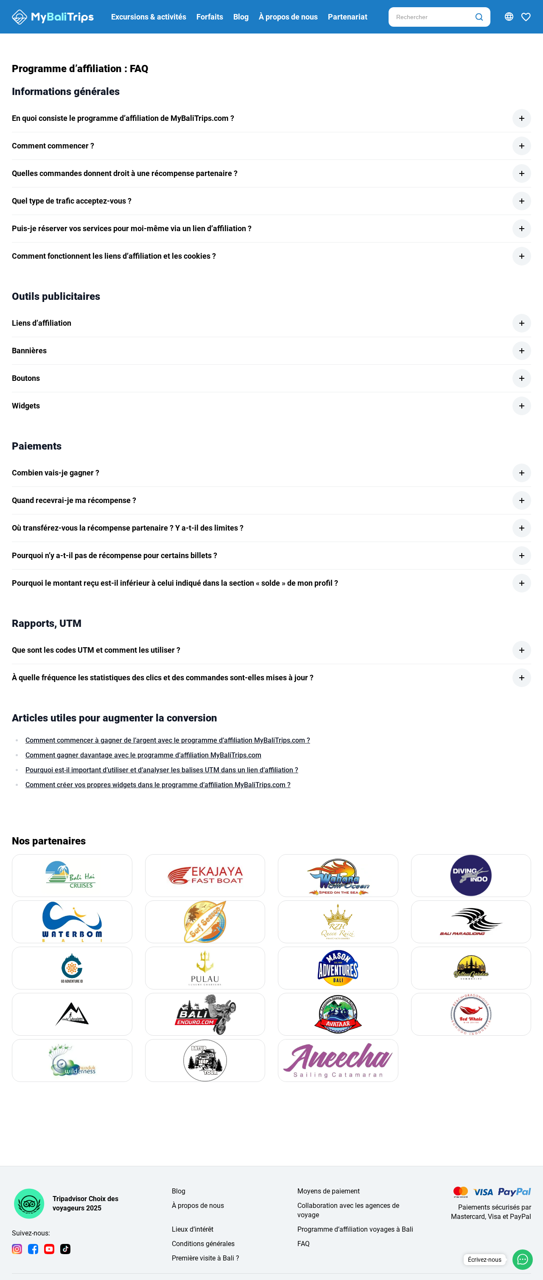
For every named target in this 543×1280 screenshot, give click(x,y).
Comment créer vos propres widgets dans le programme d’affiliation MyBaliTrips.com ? (158, 785)
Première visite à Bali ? (205, 1258)
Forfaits (209, 16)
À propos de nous (288, 16)
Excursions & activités (148, 16)
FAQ (303, 1244)
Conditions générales (203, 1244)
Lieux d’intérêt (192, 1229)
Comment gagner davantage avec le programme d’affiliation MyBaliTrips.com (143, 755)
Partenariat (347, 16)
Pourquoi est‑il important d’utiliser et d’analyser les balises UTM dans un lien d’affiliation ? (161, 770)
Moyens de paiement (328, 1191)
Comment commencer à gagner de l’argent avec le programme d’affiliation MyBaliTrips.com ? (167, 740)
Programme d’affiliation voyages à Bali (355, 1229)
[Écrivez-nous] (522, 1259)
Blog (241, 16)
